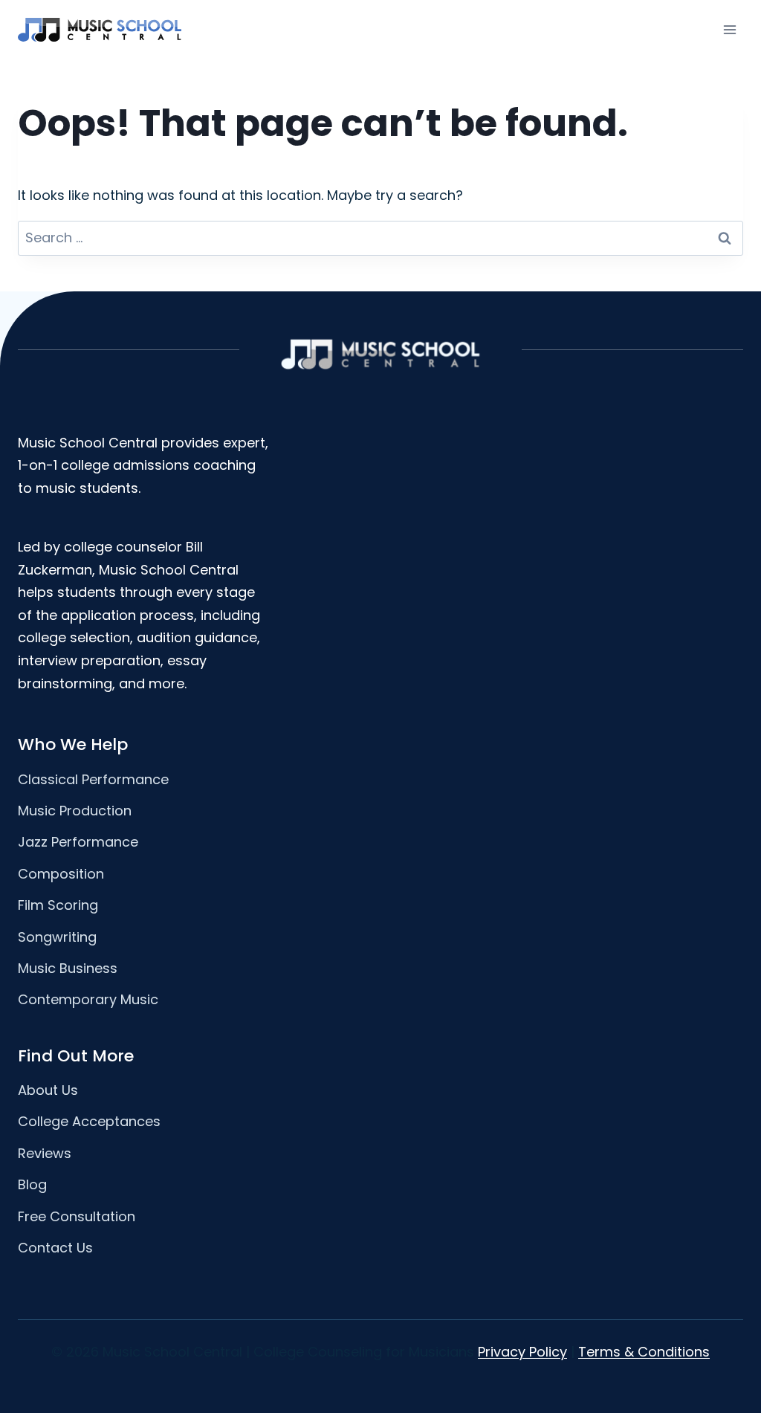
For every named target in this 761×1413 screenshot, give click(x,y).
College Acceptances (89, 1121)
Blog (32, 1184)
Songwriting (57, 937)
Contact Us (55, 1247)
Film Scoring (58, 905)
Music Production (75, 810)
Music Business (67, 968)
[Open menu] (729, 29)
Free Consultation (76, 1216)
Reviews (44, 1153)
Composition (61, 873)
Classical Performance (93, 779)
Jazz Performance (78, 841)
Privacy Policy (522, 1351)
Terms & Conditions (644, 1351)
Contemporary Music (88, 999)
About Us (48, 1090)
